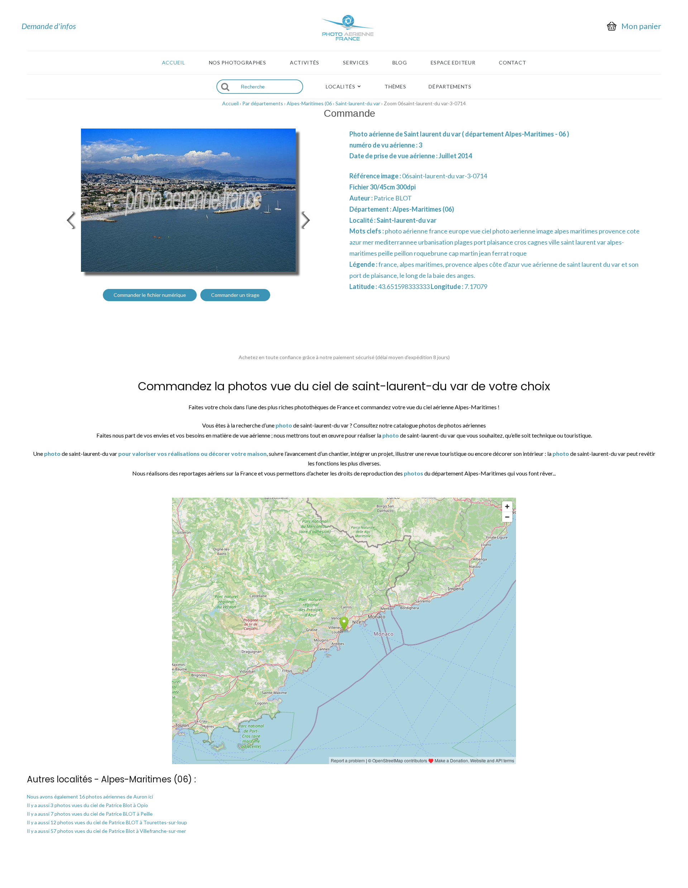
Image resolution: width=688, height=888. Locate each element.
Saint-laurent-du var (357, 103)
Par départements (262, 103)
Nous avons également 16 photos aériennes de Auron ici (90, 796)
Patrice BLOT (393, 198)
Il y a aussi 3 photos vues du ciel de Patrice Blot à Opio (87, 805)
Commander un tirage (235, 295)
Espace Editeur (453, 63)
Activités (304, 63)
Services (356, 63)
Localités (340, 87)
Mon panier (641, 26)
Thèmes (395, 87)
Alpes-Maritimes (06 (309, 103)
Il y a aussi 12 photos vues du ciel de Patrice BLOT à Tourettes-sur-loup (107, 822)
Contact (512, 63)
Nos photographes (237, 63)
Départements (450, 87)
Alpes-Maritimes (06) (423, 209)
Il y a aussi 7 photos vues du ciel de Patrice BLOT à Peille (90, 814)
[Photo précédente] (68, 219)
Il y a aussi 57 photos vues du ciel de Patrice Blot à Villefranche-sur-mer (106, 831)
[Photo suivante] (308, 219)
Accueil (173, 63)
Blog (399, 63)
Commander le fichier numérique (150, 295)
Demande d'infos (49, 26)
